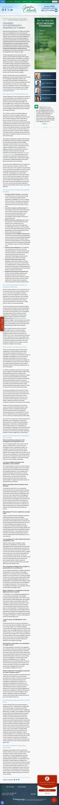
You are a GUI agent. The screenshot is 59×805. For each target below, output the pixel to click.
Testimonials (38, 1)
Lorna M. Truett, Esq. (46, 75)
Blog (30, 1)
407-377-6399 (47, 10)
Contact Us (47, 1)
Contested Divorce (44, 36)
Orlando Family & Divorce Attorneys (10, 18)
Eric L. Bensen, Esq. (45, 90)
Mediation (42, 57)
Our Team (9, 1)
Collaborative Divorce (45, 43)
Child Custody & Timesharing (43, 49)
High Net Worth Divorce (45, 46)
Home (2, 1)
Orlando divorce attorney (20, 318)
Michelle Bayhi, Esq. (45, 98)
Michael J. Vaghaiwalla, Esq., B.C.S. (47, 83)
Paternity (41, 60)
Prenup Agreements (44, 63)
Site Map (33, 794)
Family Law (17, 1)
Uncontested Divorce (45, 40)
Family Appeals (43, 66)
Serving (24, 1)
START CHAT (47, 790)
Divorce (41, 33)
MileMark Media (40, 800)
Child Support (43, 53)
